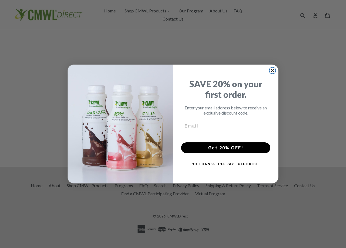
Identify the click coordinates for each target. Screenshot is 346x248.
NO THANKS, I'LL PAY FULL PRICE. (225, 164)
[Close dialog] (272, 70)
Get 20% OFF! (225, 147)
